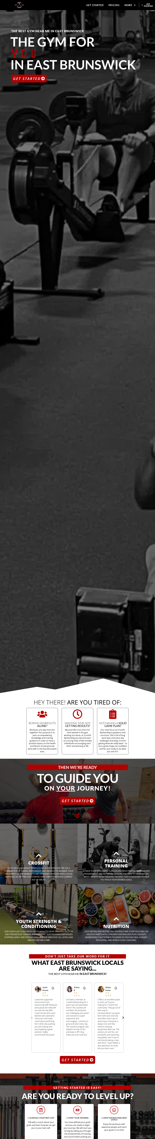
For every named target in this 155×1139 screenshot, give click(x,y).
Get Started (95, 5)
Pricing (114, 5)
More (128, 5)
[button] (31, 1017)
